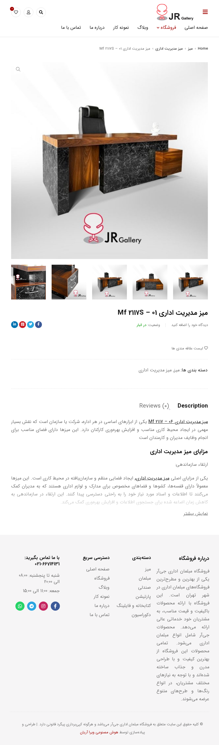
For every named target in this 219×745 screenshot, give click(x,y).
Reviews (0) (154, 406)
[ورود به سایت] (28, 12)
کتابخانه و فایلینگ (134, 605)
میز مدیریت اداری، (152, 478)
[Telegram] (31, 606)
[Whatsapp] (20, 606)
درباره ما (102, 605)
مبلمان (145, 578)
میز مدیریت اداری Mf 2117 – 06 (178, 421)
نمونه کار (102, 596)
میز (190, 49)
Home (203, 49)
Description (193, 406)
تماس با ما (100, 614)
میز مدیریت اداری (169, 49)
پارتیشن (143, 596)
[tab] (193, 406)
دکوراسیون (141, 614)
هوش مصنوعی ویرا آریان (99, 732)
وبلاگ (104, 587)
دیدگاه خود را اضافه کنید (189, 325)
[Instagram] (43, 606)
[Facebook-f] (55, 606)
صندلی (144, 587)
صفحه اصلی (98, 569)
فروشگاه (102, 578)
